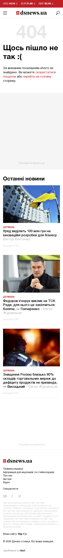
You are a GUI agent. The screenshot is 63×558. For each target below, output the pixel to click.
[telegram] (19, 496)
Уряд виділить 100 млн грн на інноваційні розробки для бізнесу (31, 235)
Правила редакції (13, 469)
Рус (25, 534)
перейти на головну (37, 76)
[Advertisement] (31, 129)
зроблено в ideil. (14, 551)
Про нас (7, 476)
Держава (9, 227)
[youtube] (4, 496)
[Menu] (5, 12)
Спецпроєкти (10, 489)
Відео (6, 483)
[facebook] (12, 496)
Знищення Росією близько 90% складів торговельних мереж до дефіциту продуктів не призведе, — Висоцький (30, 380)
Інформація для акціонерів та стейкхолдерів (28, 472)
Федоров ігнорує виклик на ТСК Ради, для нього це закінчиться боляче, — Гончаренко (29, 307)
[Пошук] (58, 13)
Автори (7, 479)
